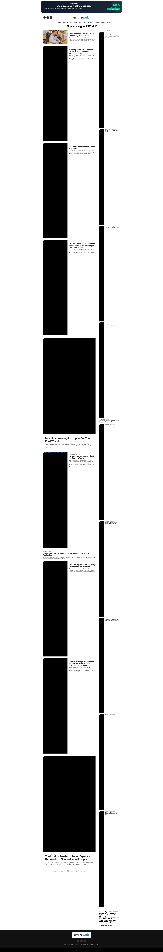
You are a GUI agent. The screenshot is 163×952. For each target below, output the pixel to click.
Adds (100, 911)
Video (109, 924)
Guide (100, 914)
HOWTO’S (103, 22)
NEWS (64, 22)
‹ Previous (61, 871)
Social (115, 920)
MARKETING (58, 22)
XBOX (107, 925)
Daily (100, 912)
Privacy (93, 944)
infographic (105, 914)
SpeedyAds (77, 944)
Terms (97, 944)
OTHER (108, 22)
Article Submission (68, 944)
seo (110, 920)
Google (113, 913)
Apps (106, 911)
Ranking (101, 918)
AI (53, 22)
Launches (116, 914)
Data (103, 912)
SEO (80, 22)
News (117, 917)
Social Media (112, 921)
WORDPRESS (96, 22)
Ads (103, 911)
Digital (106, 912)
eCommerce (111, 912)
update (106, 924)
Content (115, 911)
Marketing (103, 917)
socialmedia (103, 921)
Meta (113, 917)
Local (104, 915)
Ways (112, 924)
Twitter (101, 924)
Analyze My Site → (113, 9)
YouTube (111, 925)
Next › (81, 871)
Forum (108, 913)
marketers (108, 915)
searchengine (103, 920)
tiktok (109, 922)
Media (110, 917)
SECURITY (90, 22)
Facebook (102, 913)
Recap (104, 918)
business (110, 911)
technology (104, 922)
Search (109, 918)
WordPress (102, 925)
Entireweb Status (85, 944)
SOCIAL (84, 22)
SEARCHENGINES (74, 22)
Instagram (111, 914)
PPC (68, 22)
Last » (85, 871)
